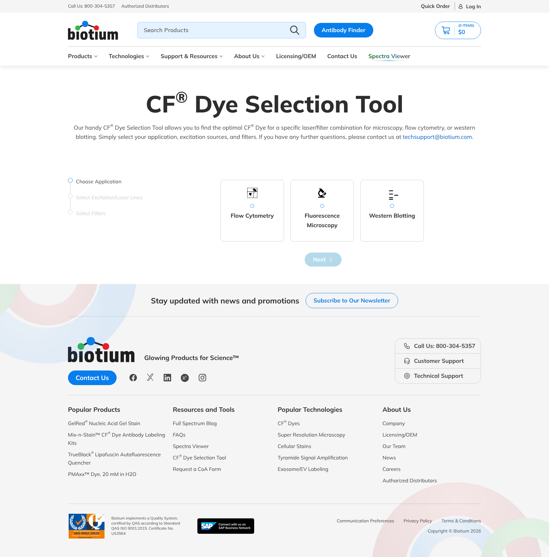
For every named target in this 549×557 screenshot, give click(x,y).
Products (80, 56)
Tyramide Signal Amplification (313, 457)
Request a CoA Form (197, 469)
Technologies (126, 56)
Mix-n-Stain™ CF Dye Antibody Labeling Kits (116, 438)
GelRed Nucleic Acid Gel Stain (104, 422)
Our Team (394, 446)
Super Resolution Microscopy (311, 434)
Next (319, 259)
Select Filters (90, 213)
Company (394, 423)
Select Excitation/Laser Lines (109, 197)
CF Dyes (289, 422)
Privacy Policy (418, 521)
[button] (458, 30)
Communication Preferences (365, 521)
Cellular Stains (294, 446)
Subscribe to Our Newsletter (352, 300)
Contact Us (342, 56)
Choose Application (98, 181)
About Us (247, 56)
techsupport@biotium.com (437, 136)
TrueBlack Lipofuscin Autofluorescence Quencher (114, 458)
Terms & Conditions (461, 521)
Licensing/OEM (296, 56)
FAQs (179, 434)
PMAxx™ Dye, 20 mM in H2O (102, 474)
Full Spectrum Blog (195, 423)
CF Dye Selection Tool (199, 457)
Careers (392, 469)
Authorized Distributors (410, 480)
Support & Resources (188, 56)
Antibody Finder (344, 30)
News (389, 457)
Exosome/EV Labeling (303, 469)
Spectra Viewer (389, 56)
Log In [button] (473, 6)
